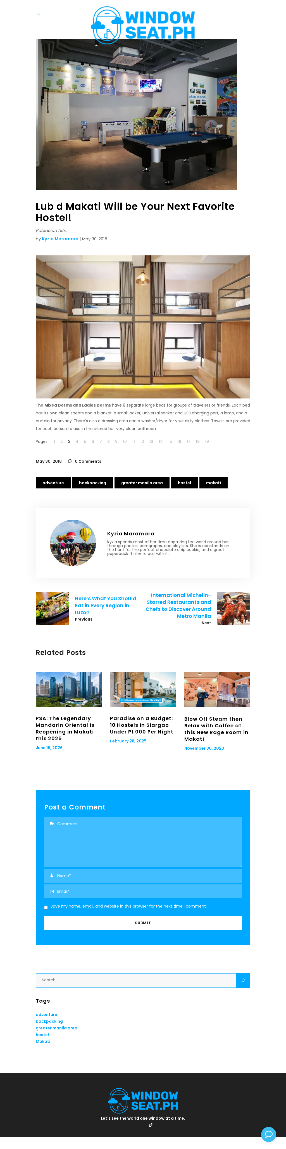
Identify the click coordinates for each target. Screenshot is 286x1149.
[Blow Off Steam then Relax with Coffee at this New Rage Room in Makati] (217, 689)
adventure (53, 483)
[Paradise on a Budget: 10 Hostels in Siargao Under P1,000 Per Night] (143, 689)
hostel (184, 483)
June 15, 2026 (49, 748)
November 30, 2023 (204, 748)
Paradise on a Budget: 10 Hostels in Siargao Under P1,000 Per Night (141, 725)
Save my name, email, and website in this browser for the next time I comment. (129, 906)
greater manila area (142, 483)
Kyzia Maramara (60, 239)
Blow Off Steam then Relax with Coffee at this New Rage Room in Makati (216, 728)
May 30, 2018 (49, 461)
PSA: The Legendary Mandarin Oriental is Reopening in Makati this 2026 (65, 728)
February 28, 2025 (128, 741)
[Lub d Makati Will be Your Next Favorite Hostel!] (73, 543)
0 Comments (87, 461)
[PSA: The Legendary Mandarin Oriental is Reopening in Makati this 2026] (69, 689)
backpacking (92, 483)
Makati (213, 483)
